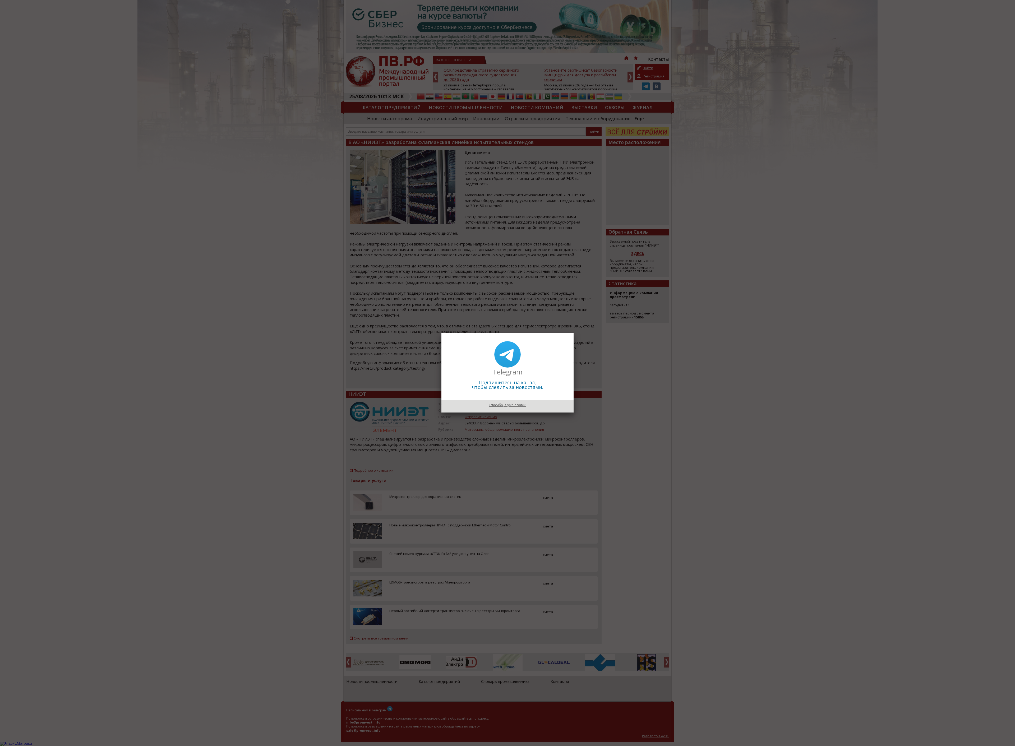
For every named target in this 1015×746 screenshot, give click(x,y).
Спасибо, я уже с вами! (507, 404)
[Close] (573, 333)
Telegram (508, 372)
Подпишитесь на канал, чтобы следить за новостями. (507, 384)
